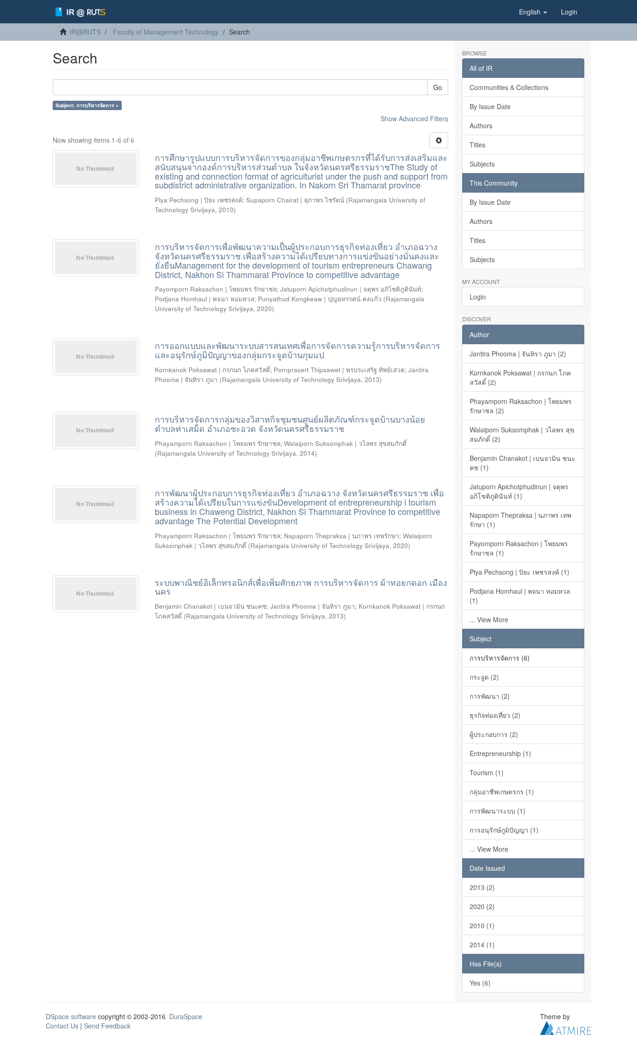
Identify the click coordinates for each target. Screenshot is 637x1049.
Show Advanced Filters (414, 118)
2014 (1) (482, 944)
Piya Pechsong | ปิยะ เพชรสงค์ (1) (519, 572)
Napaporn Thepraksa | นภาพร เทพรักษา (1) (520, 519)
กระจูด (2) (484, 676)
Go (437, 87)
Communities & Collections (509, 87)
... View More (489, 619)
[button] (533, 11)
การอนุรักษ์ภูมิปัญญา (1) (504, 829)
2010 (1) (482, 925)
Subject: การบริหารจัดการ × (86, 105)
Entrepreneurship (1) (500, 753)
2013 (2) (482, 887)
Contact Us (62, 1025)
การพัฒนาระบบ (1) (498, 810)
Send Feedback (107, 1025)
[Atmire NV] (565, 1026)
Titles (477, 144)
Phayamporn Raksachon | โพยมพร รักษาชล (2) (521, 405)
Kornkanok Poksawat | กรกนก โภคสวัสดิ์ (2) (520, 377)
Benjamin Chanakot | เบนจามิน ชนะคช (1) (522, 462)
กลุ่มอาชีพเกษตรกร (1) (502, 791)
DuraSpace (185, 1016)
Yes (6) (480, 982)
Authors (481, 125)
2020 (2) (482, 906)
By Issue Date (490, 106)
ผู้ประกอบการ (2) (494, 734)
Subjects (482, 163)
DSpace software (71, 1016)
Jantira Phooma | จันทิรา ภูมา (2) (518, 353)
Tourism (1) (487, 772)
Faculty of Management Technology (166, 31)
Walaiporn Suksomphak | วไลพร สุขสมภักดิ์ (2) (522, 434)
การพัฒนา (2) (490, 696)
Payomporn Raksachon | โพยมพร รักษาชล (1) (519, 548)
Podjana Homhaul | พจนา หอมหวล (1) (520, 595)
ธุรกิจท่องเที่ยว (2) (495, 715)
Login (478, 296)
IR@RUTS (85, 31)
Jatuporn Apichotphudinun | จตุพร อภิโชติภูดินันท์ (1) (519, 491)
